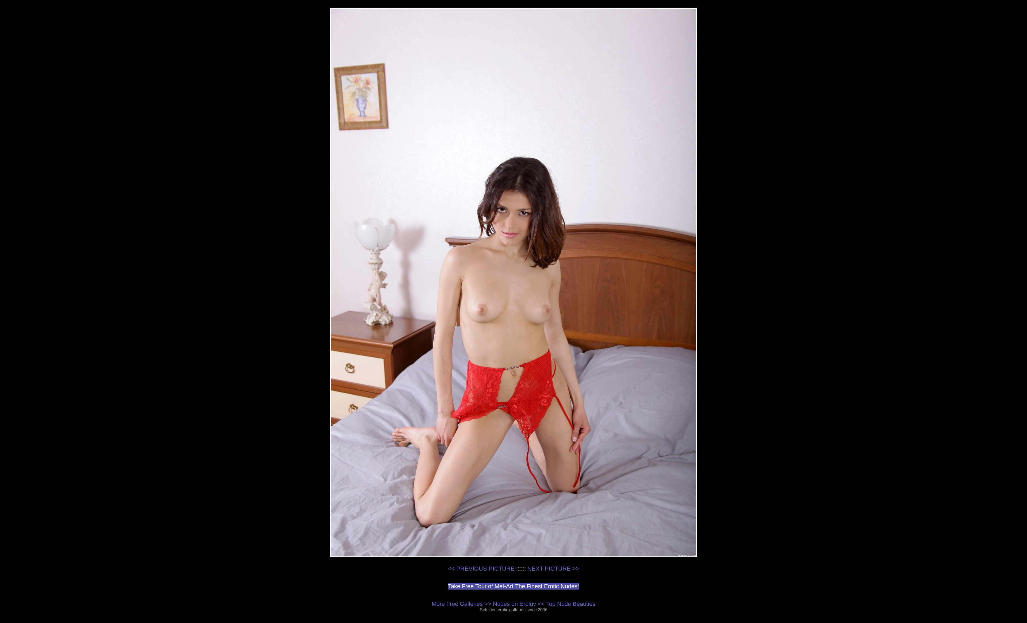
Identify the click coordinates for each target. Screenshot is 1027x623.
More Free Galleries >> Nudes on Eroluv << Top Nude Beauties (513, 604)
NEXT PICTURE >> (553, 568)
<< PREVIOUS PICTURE (481, 568)
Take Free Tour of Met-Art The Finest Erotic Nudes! (513, 586)
